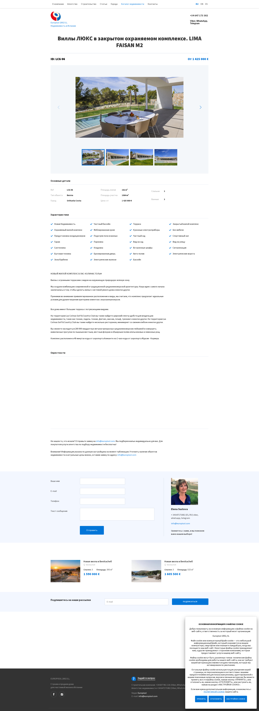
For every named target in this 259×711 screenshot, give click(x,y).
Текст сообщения (59, 511)
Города (114, 4)
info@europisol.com (105, 441)
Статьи (103, 4)
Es (206, 4)
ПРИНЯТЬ (201, 699)
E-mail (54, 491)
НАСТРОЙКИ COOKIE (235, 699)
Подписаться (190, 601)
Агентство (72, 4)
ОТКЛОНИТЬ (216, 699)
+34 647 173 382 (199, 15)
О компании (58, 4)
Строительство (88, 4)
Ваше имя (55, 481)
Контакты (153, 4)
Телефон (55, 501)
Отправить (91, 530)
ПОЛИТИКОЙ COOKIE (214, 691)
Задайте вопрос (146, 678)
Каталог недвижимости (132, 4)
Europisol (142, 693)
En (202, 4)
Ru (197, 4)
